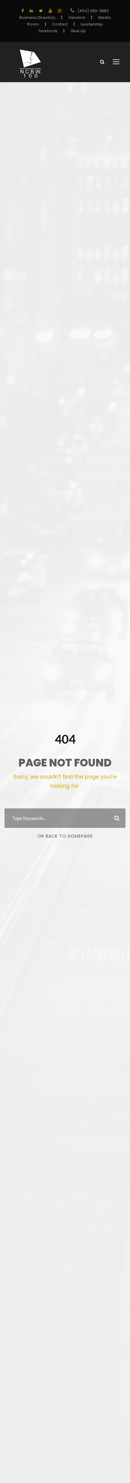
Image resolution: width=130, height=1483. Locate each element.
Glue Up (78, 31)
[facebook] (22, 11)
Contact (60, 24)
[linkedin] (31, 11)
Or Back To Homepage (65, 836)
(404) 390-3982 (93, 11)
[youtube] (50, 11)
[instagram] (59, 11)
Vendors (76, 17)
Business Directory (37, 17)
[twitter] (41, 11)
